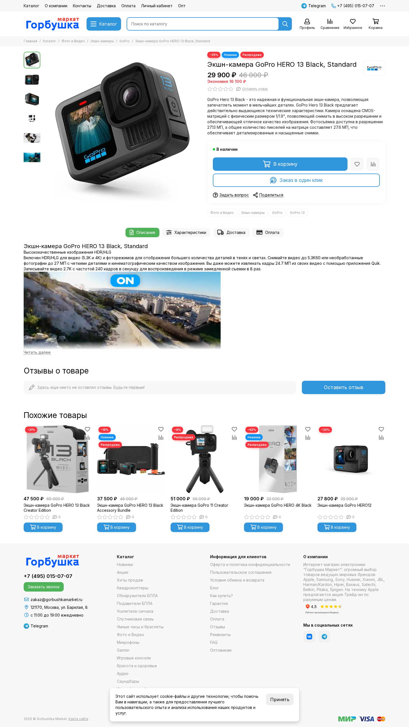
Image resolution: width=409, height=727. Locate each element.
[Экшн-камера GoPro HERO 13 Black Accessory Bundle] (131, 459)
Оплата (128, 5)
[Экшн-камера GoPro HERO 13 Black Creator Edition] (58, 459)
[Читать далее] (37, 352)
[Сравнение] (373, 164)
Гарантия (219, 603)
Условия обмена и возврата (237, 580)
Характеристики (190, 232)
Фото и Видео (73, 41)
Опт (182, 5)
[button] (46, 131)
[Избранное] (357, 164)
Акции (122, 572)
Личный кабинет (157, 5)
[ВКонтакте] (309, 636)
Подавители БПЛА (134, 603)
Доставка (106, 5)
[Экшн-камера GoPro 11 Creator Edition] (204, 459)
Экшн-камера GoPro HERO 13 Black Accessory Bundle (130, 508)
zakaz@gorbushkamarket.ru (56, 599)
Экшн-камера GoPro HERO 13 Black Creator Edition (57, 508)
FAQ (214, 642)
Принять (279, 699)
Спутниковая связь (135, 619)
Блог (214, 587)
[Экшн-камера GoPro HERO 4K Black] (278, 459)
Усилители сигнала (135, 611)
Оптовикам (220, 650)
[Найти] (285, 24)
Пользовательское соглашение (241, 572)
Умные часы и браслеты (140, 626)
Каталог (31, 5)
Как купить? (221, 595)
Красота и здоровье (137, 665)
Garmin (123, 650)
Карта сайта (78, 719)
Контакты (82, 5)
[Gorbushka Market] (52, 24)
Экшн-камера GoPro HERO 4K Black (278, 505)
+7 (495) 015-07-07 (355, 5)
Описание (145, 232)
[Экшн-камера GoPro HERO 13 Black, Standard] (122, 131)
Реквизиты (220, 634)
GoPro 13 (297, 213)
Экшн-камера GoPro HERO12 (344, 505)
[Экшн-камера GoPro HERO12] (351, 459)
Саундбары (128, 681)
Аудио (123, 673)
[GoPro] (374, 68)
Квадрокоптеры (132, 587)
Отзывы (217, 626)
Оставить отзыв (343, 387)
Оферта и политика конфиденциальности (250, 564)
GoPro (124, 41)
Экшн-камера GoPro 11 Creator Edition (199, 508)
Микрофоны (128, 642)
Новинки (125, 564)
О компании (56, 5)
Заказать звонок (44, 586)
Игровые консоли (134, 658)
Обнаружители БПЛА (137, 595)
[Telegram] (324, 636)
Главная (30, 41)
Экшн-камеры (102, 41)
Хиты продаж (130, 580)
